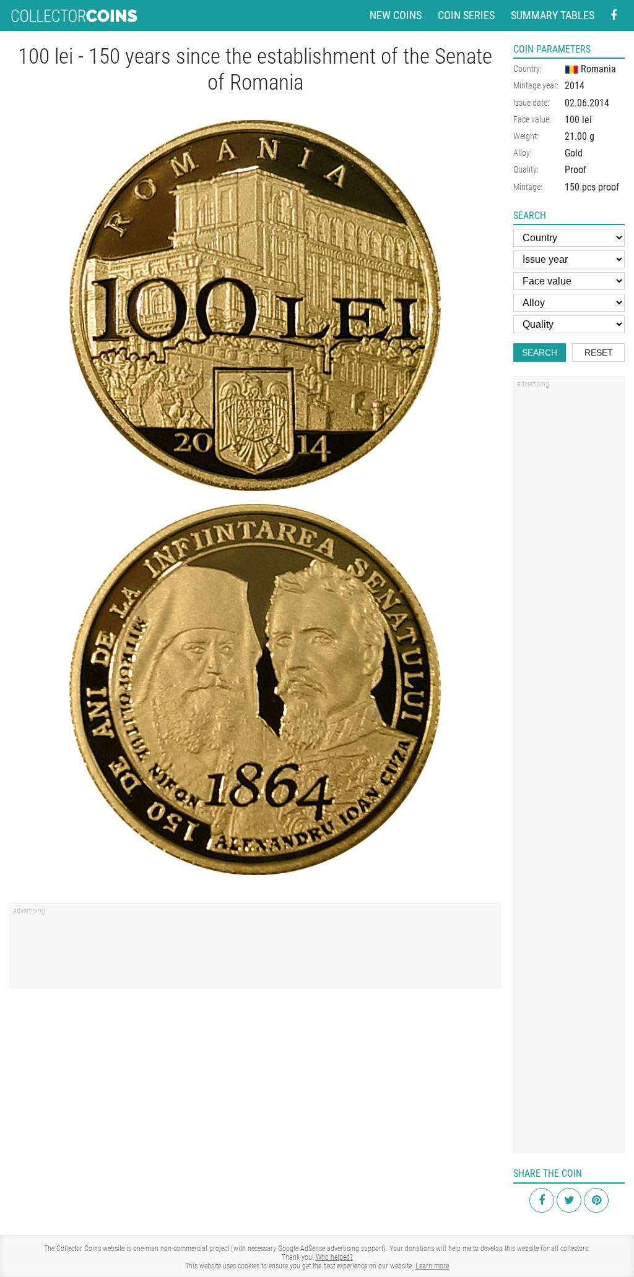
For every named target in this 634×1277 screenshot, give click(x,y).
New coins (396, 15)
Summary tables (552, 15)
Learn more (432, 1266)
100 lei (578, 120)
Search (539, 352)
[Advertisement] (255, 950)
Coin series (466, 15)
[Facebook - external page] (614, 15)
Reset (598, 352)
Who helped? (334, 1257)
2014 (574, 86)
